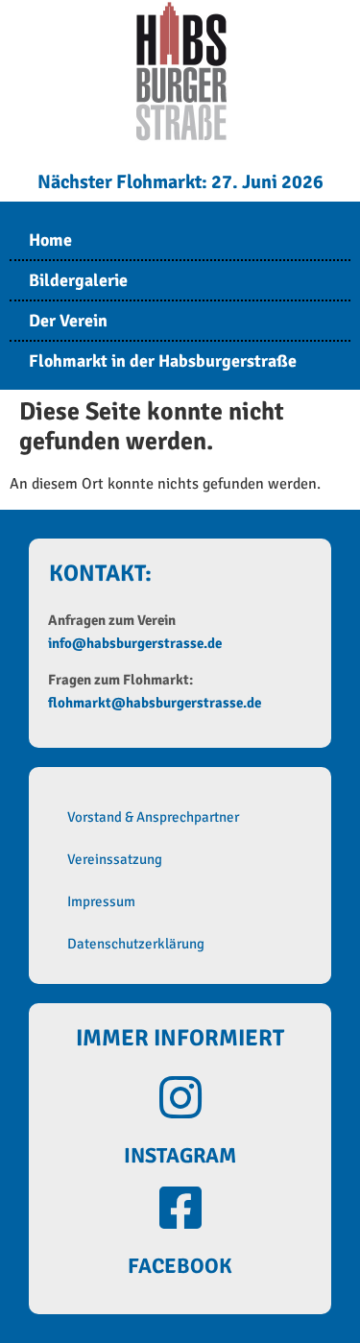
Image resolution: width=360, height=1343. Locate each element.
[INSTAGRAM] (180, 1097)
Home (50, 240)
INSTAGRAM (180, 1155)
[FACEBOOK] (180, 1208)
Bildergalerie (78, 280)
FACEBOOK (180, 1266)
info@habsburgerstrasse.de (135, 643)
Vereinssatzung (114, 859)
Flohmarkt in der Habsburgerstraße (163, 361)
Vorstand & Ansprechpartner (153, 817)
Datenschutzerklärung (135, 943)
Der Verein (68, 320)
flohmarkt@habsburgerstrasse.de (154, 702)
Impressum (101, 901)
